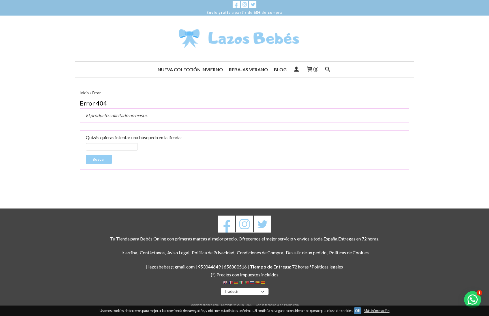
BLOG (280, 69)
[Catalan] (263, 283)
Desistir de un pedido (306, 252)
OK (357, 310)
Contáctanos (152, 252)
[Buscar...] (328, 69)
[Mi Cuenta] (296, 69)
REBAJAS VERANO (248, 69)
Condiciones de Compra (260, 252)
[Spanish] (257, 283)
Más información (376, 310)
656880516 (235, 266)
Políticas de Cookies (349, 252)
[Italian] (241, 283)
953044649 (209, 266)
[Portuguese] (246, 283)
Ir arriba (129, 252)
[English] (225, 283)
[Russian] (252, 283)
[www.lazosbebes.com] (244, 38)
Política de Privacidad (213, 252)
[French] (230, 283)
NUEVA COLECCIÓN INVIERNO (190, 69)
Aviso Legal (178, 252)
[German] (236, 283)
